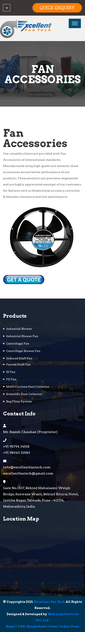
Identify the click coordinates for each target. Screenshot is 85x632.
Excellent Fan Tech (49, 601)
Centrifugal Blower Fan (23, 351)
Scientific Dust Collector (24, 394)
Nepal (10, 626)
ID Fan (10, 371)
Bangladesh (36, 626)
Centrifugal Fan (17, 343)
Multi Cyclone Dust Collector (27, 386)
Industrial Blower (19, 328)
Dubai (53, 626)
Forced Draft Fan (18, 364)
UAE (21, 626)
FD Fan (11, 379)
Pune (75, 626)
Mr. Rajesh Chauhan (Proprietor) (30, 432)
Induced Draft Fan (19, 358)
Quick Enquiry (57, 7)
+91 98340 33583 (16, 453)
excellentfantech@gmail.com (28, 473)
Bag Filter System (19, 401)
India (64, 626)
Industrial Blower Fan (22, 336)
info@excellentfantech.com (27, 467)
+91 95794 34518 (16, 446)
